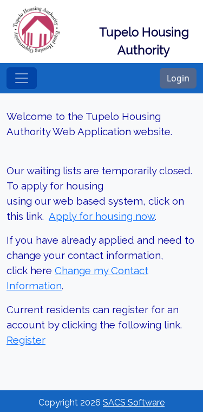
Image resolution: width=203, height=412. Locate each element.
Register (25, 340)
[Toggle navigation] (21, 78)
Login (178, 78)
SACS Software (134, 402)
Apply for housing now (102, 216)
